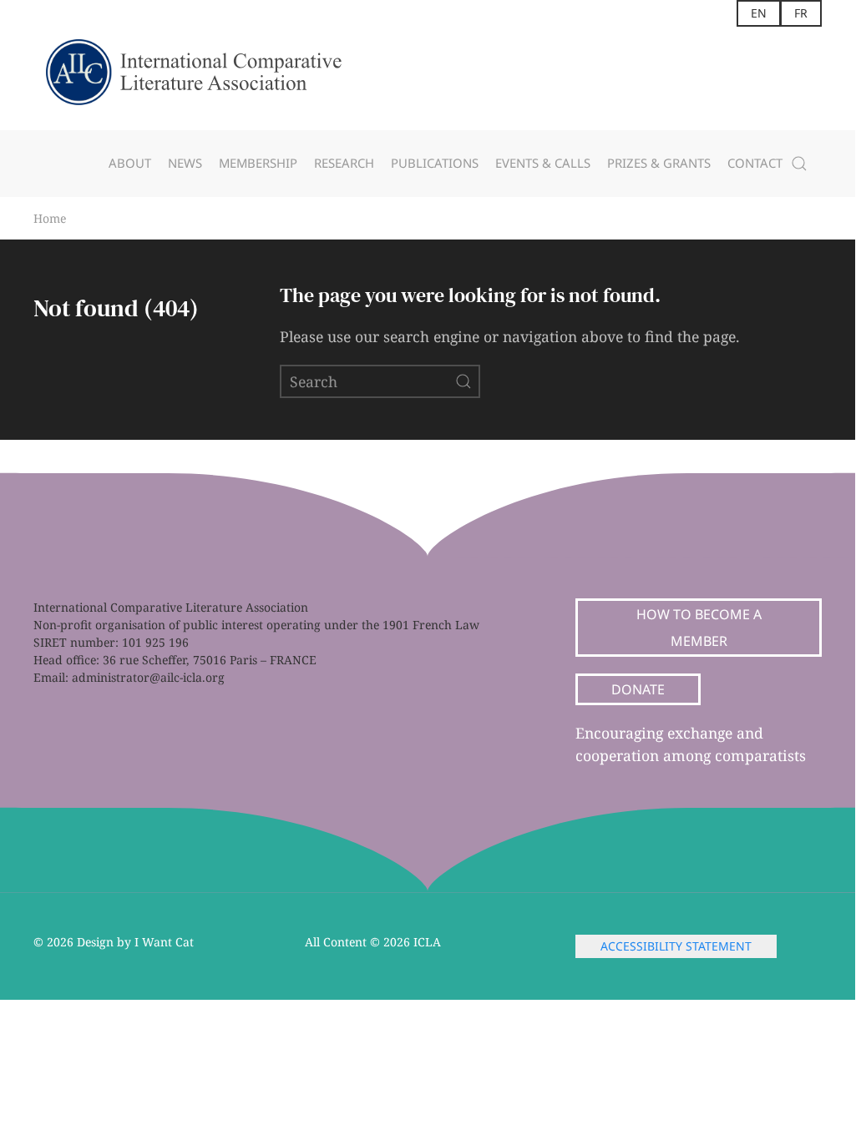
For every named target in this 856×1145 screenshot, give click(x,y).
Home (49, 218)
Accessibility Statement (676, 946)
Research (344, 162)
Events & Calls (542, 162)
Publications (435, 162)
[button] (799, 163)
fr (801, 13)
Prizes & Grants (659, 162)
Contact (755, 162)
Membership (258, 162)
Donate (638, 689)
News (185, 162)
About (130, 162)
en (759, 13)
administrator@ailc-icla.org (148, 677)
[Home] (208, 78)
